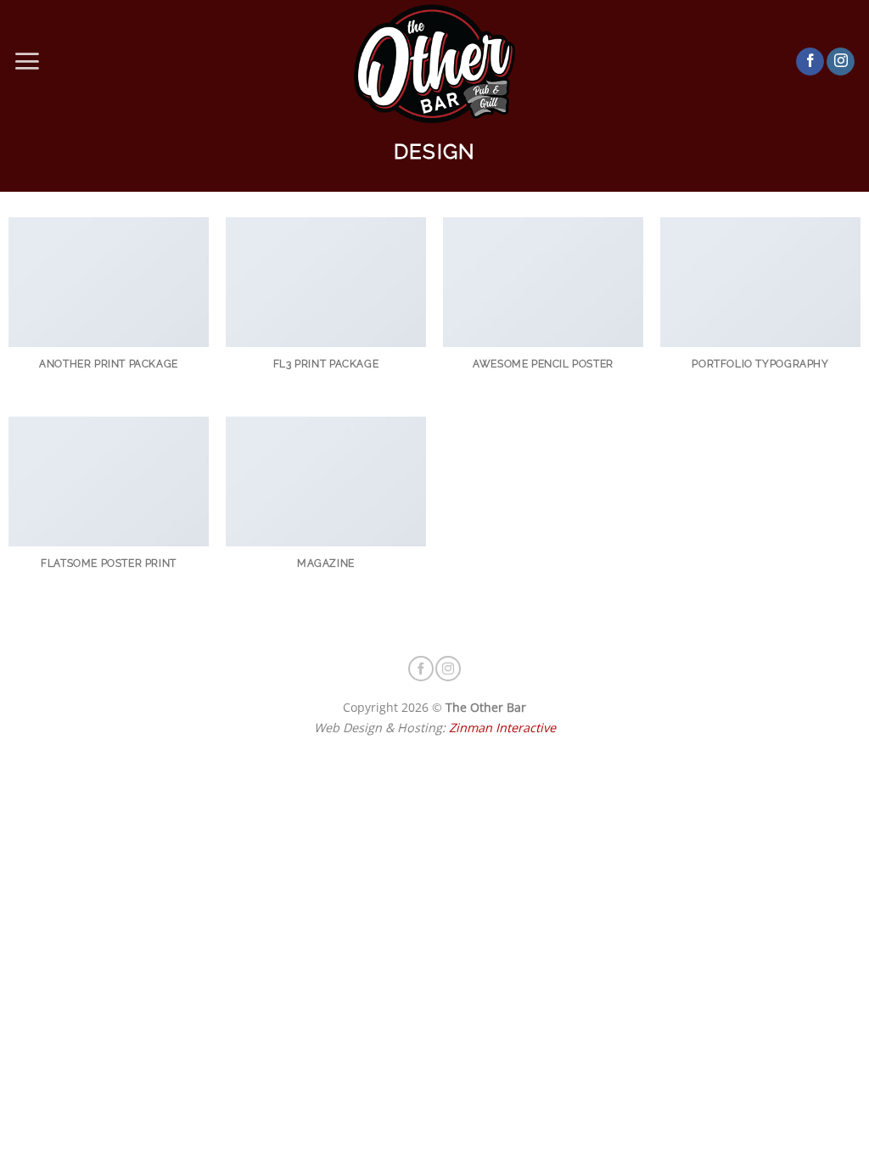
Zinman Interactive (502, 727)
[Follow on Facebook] (810, 62)
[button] (27, 61)
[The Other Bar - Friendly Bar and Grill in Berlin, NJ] (435, 61)
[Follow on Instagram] (841, 62)
